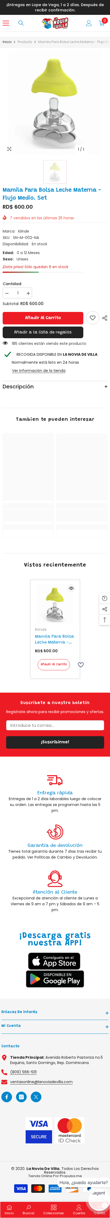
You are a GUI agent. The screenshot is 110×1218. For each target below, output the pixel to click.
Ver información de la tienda (38, 370)
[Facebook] (6, 1097)
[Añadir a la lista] (78, 664)
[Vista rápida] (71, 588)
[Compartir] (103, 318)
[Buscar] (21, 23)
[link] (92, 317)
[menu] (6, 23)
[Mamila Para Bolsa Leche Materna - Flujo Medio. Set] (55, 604)
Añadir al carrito (43, 318)
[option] (55, 103)
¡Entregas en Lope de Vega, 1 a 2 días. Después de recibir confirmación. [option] (55, 7)
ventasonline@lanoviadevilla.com (41, 1081)
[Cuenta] (89, 23)
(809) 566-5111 (23, 1072)
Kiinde (23, 231)
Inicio (7, 42)
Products (25, 42)
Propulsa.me (71, 1175)
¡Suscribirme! (55, 742)
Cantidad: (12, 283)
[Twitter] (36, 1097)
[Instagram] (21, 1097)
